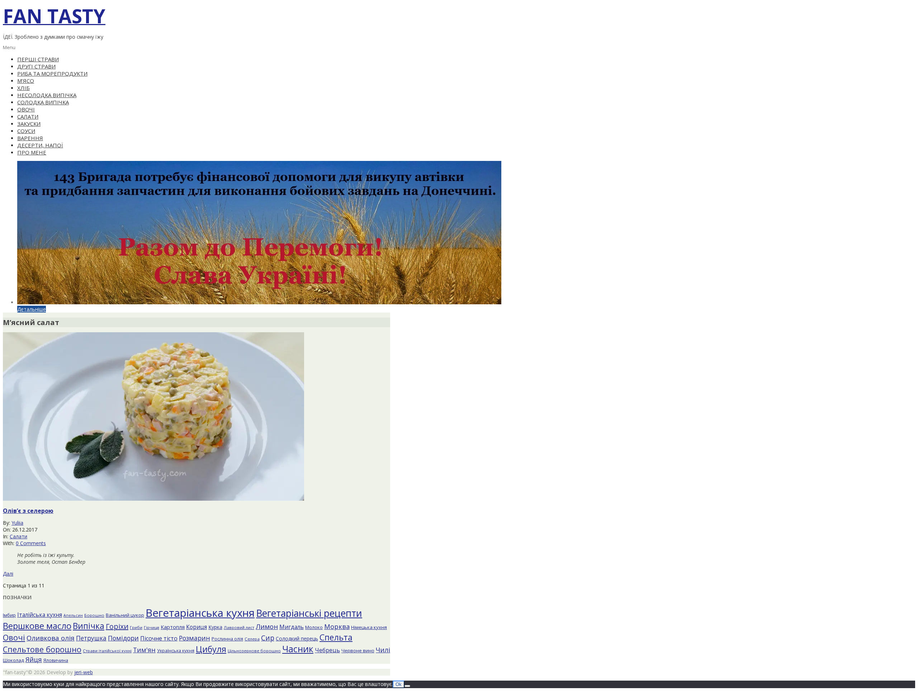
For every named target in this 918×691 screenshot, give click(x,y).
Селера (252, 639)
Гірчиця (151, 627)
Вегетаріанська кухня (200, 613)
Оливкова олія (51, 637)
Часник (297, 649)
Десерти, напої (40, 145)
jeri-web (83, 672)
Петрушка (91, 638)
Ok (399, 684)
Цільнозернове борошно (254, 650)
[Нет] (407, 686)
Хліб (23, 87)
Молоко (314, 627)
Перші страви (38, 59)
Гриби (136, 627)
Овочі (26, 109)
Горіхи (117, 626)
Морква (337, 626)
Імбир (9, 615)
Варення (30, 138)
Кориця (196, 627)
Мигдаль (291, 627)
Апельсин (73, 615)
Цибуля (211, 649)
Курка (215, 627)
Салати (27, 116)
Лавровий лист (239, 627)
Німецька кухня (369, 627)
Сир (267, 638)
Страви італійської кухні (107, 650)
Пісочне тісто (159, 638)
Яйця (33, 659)
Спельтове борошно (42, 649)
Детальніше (31, 309)
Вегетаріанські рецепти (309, 613)
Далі (8, 573)
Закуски (29, 123)
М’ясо (25, 80)
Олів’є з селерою (28, 511)
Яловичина (55, 660)
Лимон (267, 626)
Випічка (88, 626)
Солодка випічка (43, 102)
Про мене (31, 152)
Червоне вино (357, 650)
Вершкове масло (37, 626)
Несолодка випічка (46, 95)
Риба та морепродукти (52, 73)
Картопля (173, 627)
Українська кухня (175, 651)
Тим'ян (144, 649)
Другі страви (36, 66)
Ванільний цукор (125, 615)
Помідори (123, 638)
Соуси (26, 130)
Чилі (383, 649)
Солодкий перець (297, 638)
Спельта (336, 637)
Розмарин (194, 638)
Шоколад (13, 660)
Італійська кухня (39, 615)
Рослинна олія (227, 639)
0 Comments (31, 543)
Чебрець (327, 650)
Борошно (94, 615)
